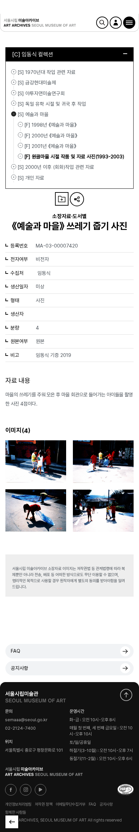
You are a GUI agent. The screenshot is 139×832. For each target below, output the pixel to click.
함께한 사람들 (15, 812)
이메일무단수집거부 (70, 804)
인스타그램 (25, 789)
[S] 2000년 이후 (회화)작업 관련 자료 (14, 166)
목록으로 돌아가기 (11, 821)
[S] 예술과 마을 (14, 114)
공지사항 (19, 668)
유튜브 (40, 789)
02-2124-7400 (20, 728)
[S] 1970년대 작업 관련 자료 (14, 71)
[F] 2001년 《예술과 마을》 (50, 146)
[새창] (125, 790)
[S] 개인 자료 (14, 177)
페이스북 (10, 789)
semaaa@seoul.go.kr (26, 719)
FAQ (15, 651)
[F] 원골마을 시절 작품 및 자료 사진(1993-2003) (74, 157)
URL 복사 (77, 199)
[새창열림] (35, 695)
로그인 (116, 23)
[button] (129, 23)
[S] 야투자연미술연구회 (14, 93)
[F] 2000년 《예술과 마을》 (50, 135)
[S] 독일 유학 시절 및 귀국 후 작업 (14, 103)
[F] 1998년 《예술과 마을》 (50, 125)
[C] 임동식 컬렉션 (32, 54)
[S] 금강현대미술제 (14, 82)
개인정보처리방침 (18, 804)
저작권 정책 (43, 804)
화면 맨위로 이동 (126, 695)
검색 (102, 23)
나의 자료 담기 (61, 199)
